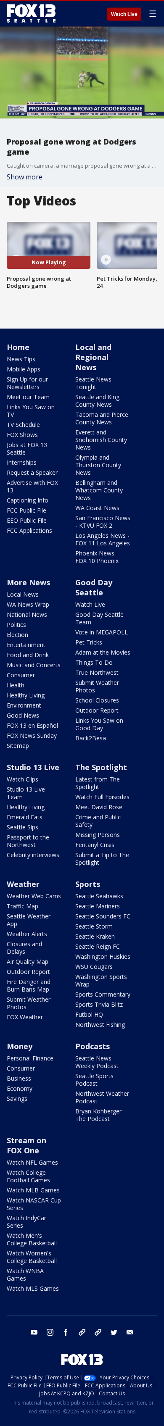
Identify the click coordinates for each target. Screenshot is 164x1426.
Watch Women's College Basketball (32, 1257)
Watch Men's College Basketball (32, 1239)
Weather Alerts (27, 934)
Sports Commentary (102, 994)
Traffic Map (22, 906)
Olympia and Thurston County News (98, 464)
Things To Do (94, 662)
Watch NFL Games (32, 1162)
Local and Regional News (93, 357)
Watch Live (124, 14)
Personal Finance (30, 1058)
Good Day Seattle (93, 587)
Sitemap (18, 746)
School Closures (97, 700)
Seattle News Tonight (93, 383)
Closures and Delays (24, 947)
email (130, 1332)
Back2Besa (90, 738)
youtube (34, 1332)
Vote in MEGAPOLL (101, 632)
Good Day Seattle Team (99, 618)
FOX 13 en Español (32, 725)
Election (17, 635)
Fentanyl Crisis (94, 845)
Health (15, 685)
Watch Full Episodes (102, 797)
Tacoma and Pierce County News (101, 418)
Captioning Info (27, 500)
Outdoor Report (97, 710)
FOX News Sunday (32, 735)
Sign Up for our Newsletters (27, 383)
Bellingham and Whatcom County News (99, 490)
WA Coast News (97, 508)
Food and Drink (28, 655)
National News (27, 614)
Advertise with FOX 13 (32, 486)
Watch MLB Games (33, 1190)
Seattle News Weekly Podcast (97, 1062)
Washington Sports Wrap (101, 980)
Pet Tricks (88, 642)
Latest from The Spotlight (97, 783)
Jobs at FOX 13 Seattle (27, 448)
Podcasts (92, 1046)
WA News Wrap (28, 604)
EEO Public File (27, 520)
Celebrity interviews (33, 855)
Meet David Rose (98, 807)
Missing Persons (97, 835)
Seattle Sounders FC (102, 916)
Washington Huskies (102, 956)
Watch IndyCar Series (26, 1221)
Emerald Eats (24, 817)
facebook (66, 1332)
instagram (50, 1332)
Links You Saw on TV (31, 410)
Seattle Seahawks (99, 896)
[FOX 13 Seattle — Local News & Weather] (31, 13)
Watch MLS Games (33, 1288)
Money (19, 1046)
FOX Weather (25, 1017)
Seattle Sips (22, 827)
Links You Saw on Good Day (99, 724)
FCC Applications (29, 530)
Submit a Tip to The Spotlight (102, 858)
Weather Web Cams (34, 896)
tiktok (82, 1332)
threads (98, 1332)
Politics (16, 625)
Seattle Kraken (95, 936)
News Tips (21, 359)
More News (28, 582)
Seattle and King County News (97, 400)
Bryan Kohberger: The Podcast (99, 1115)
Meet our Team (28, 397)
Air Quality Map (27, 962)
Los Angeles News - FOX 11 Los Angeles (102, 539)
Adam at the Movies (102, 652)
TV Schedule (23, 425)
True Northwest (97, 672)
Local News (23, 594)
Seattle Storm (94, 926)
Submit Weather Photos (97, 686)
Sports (87, 884)
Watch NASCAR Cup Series (34, 1204)
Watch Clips (22, 779)
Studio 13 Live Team (26, 793)
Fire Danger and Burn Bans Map (28, 985)
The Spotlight (101, 767)
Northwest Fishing (100, 1025)
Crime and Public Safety (98, 821)
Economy (19, 1088)
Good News (23, 715)
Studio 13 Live (33, 767)
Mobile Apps (23, 369)
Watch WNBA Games (25, 1274)
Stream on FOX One (26, 1145)
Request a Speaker (32, 472)
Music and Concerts (34, 665)
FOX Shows (22, 435)
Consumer (21, 675)
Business (19, 1078)
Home (18, 347)
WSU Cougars (94, 967)
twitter (114, 1332)
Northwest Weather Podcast (102, 1097)
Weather (23, 884)
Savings (17, 1098)
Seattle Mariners (97, 906)
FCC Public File (26, 510)
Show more (24, 177)
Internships (22, 462)
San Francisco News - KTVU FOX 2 (102, 521)
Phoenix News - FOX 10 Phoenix (97, 557)
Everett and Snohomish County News (101, 439)
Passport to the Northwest (28, 841)
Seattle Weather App (28, 920)
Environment (24, 705)
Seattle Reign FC (97, 946)
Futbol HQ (89, 1014)
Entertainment (26, 645)
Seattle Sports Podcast (94, 1079)
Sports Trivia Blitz (99, 1004)
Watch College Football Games (28, 1176)
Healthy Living (26, 695)
